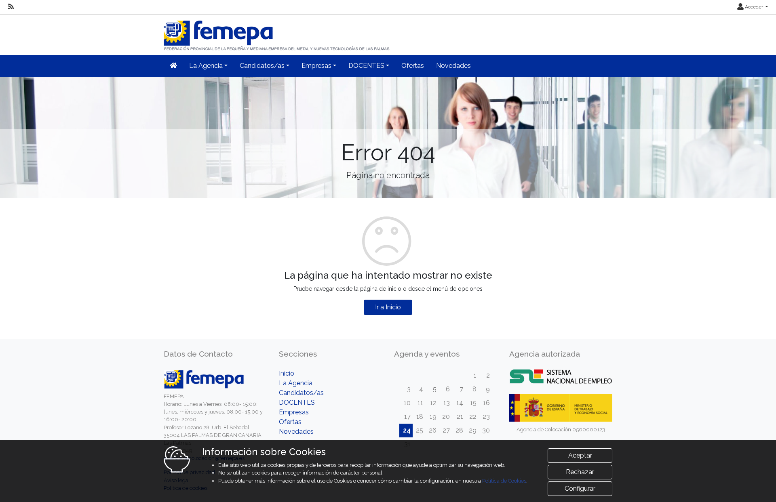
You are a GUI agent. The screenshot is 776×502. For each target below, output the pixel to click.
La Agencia (295, 383)
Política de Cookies (504, 481)
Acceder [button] (754, 7)
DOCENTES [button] (366, 65)
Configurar (580, 488)
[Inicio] (277, 32)
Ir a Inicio (388, 307)
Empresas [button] (316, 65)
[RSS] (11, 7)
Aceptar (580, 455)
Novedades (453, 65)
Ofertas (412, 65)
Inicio (286, 373)
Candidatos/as (301, 393)
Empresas (294, 412)
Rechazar (580, 472)
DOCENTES (297, 402)
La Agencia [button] (206, 65)
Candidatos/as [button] (262, 65)
